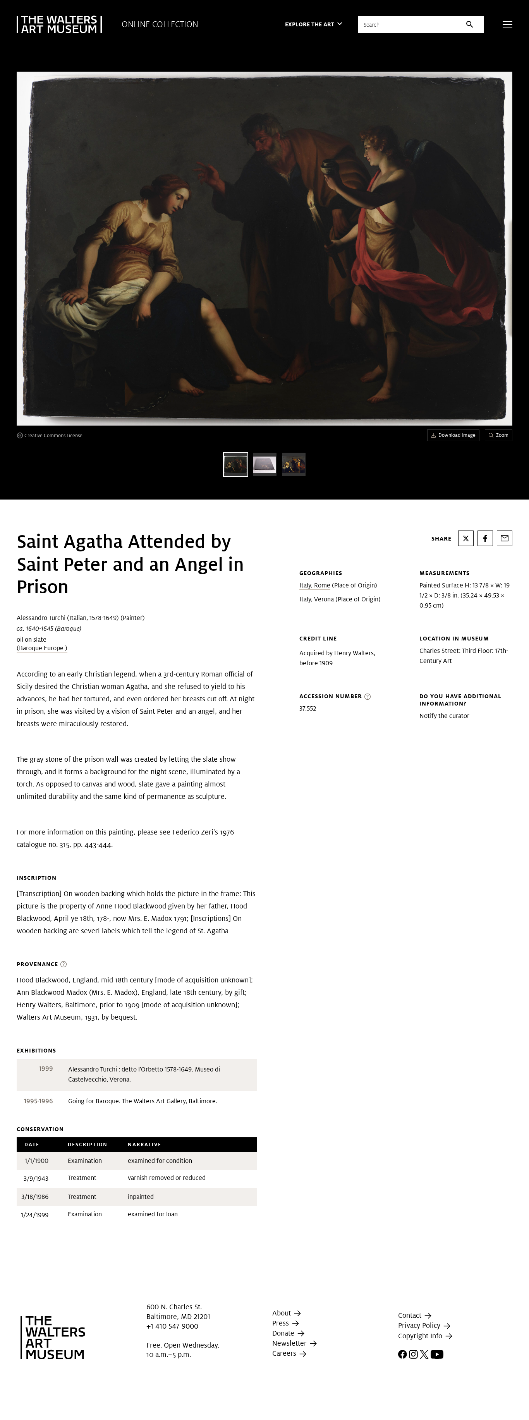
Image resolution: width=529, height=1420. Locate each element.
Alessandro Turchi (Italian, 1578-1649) (68, 618)
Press (281, 1323)
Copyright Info (421, 1335)
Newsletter (290, 1343)
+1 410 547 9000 (172, 1326)
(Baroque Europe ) (42, 648)
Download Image (457, 435)
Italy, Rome (314, 585)
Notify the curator (444, 716)
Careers (285, 1353)
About (282, 1312)
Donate (284, 1333)
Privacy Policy (420, 1325)
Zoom (502, 435)
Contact (410, 1315)
